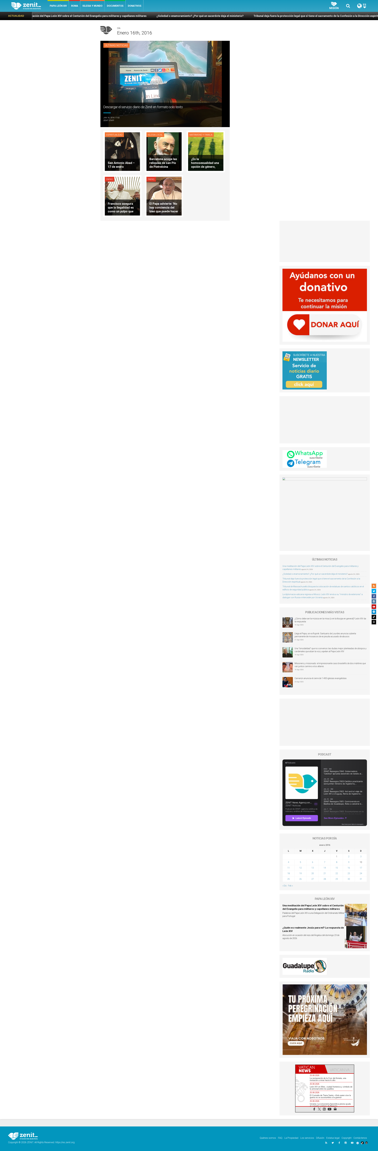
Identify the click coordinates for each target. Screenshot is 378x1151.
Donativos (134, 5)
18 (288, 873)
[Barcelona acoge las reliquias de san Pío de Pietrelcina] (164, 151)
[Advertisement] (325, 241)
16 (349, 868)
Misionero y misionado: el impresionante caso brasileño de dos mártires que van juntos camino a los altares (330, 665)
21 (325, 873)
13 (312, 868)
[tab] (310, 1069)
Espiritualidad (114, 134)
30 (349, 879)
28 (325, 879)
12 (300, 868)
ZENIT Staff (108, 120)
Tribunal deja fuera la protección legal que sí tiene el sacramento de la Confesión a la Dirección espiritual (183, 15)
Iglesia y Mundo (92, 5)
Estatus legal (332, 1138)
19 (300, 873)
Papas (109, 179)
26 (300, 879)
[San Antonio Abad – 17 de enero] (122, 151)
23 (349, 873)
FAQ (280, 1138)
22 (336, 873)
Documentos (115, 5)
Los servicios (307, 1138)
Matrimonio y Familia (201, 134)
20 (312, 873)
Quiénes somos (268, 1138)
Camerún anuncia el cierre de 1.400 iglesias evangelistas (321, 678)
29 (336, 879)
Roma (74, 5)
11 (288, 868)
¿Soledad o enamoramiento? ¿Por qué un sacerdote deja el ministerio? (65, 15)
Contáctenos (360, 1138)
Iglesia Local (155, 134)
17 (361, 868)
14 (325, 868)
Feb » (290, 885)
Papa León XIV (58, 5)
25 (288, 879)
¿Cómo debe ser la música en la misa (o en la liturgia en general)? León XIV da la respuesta (330, 620)
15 (336, 868)
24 (361, 873)
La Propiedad (291, 1138)
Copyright (346, 1138)
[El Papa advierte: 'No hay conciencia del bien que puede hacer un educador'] (164, 195)
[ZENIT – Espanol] (29, 6)
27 (312, 879)
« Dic (284, 885)
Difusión (320, 1138)
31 (361, 879)
